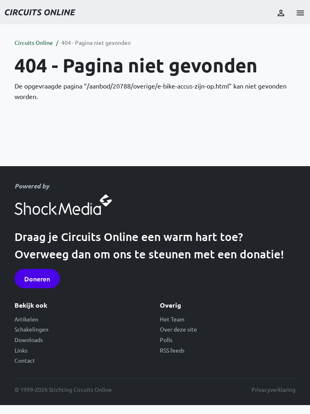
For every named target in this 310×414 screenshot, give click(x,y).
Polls (166, 339)
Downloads (29, 339)
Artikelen (26, 319)
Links (21, 350)
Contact (25, 360)
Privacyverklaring (273, 389)
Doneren (37, 278)
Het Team (172, 319)
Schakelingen (31, 329)
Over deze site (178, 329)
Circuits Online (34, 42)
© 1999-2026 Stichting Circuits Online (63, 389)
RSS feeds (172, 350)
